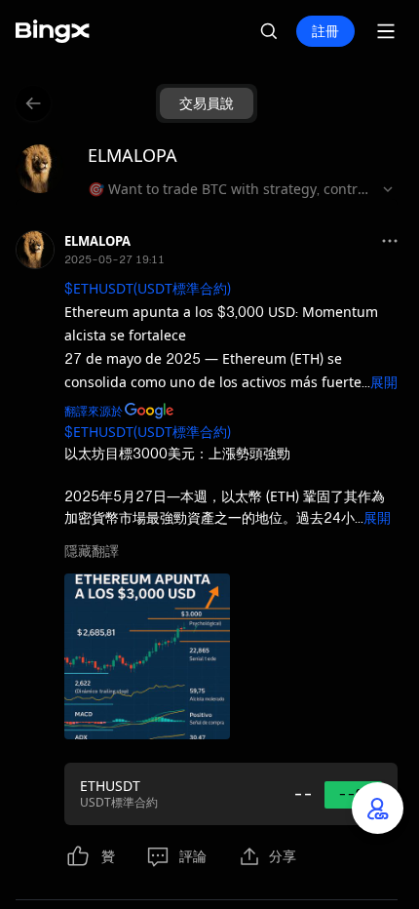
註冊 (325, 30)
